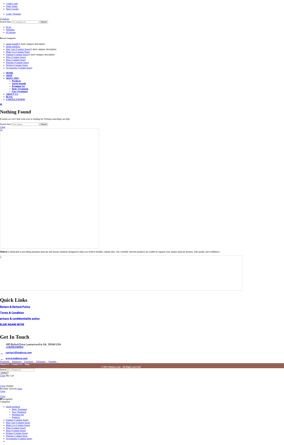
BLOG (9, 97)
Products (16, 81)
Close (2, 127)
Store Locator (12, 9)
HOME (9, 73)
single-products (13, 46)
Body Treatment (20, 89)
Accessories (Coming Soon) (19, 68)
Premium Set (18, 86)
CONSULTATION (15, 99)
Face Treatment (20, 91)
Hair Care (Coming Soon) (18, 49)
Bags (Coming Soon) (16, 60)
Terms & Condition (12, 312)
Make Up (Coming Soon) (18, 52)
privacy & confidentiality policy (20, 318)
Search (44, 22)
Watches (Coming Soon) (17, 62)
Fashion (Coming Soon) (17, 54)
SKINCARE (12, 78)
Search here (6, 22)
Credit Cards (12, 3)
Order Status (12, 6)
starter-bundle (12, 44)
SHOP (9, 75)
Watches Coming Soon (16, 436)
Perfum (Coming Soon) (17, 65)
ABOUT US (12, 94)
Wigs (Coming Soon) (16, 57)
